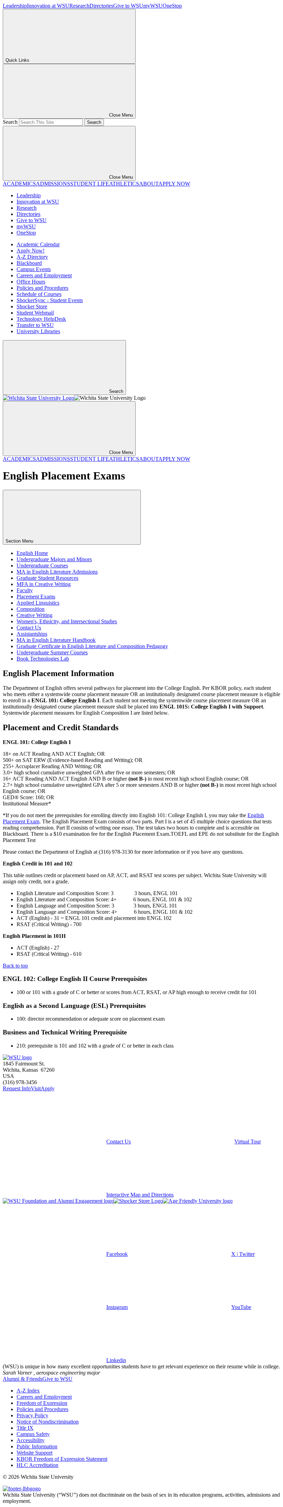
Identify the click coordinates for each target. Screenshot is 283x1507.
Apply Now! (31, 251)
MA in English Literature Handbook (56, 640)
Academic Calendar (38, 244)
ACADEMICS (19, 184)
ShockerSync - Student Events (50, 300)
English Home (32, 553)
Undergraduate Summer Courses (52, 652)
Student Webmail (35, 313)
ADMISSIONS (53, 184)
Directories (101, 6)
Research (79, 6)
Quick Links (17, 60)
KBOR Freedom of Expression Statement (62, 1459)
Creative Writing (34, 615)
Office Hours (31, 282)
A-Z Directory (32, 257)
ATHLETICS (124, 184)
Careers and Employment (44, 275)
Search (10, 122)
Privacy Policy (32, 1415)
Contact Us (29, 628)
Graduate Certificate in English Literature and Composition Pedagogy (92, 646)
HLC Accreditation (37, 1465)
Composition (31, 609)
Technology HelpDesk (41, 319)
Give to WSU (128, 6)
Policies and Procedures (42, 288)
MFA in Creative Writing (44, 584)
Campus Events (34, 269)
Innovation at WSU (48, 6)
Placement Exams (36, 596)
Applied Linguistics (38, 603)
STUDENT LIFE (89, 184)
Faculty (25, 590)
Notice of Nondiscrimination (48, 1422)
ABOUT (148, 184)
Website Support (34, 1453)
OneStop (172, 6)
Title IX (25, 1428)
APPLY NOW (174, 184)
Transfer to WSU (35, 325)
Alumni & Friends (22, 1379)
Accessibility (31, 1440)
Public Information (37, 1446)
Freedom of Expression (42, 1403)
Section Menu (20, 541)
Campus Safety (33, 1434)
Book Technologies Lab (43, 659)
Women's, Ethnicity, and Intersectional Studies (67, 621)
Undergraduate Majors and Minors (54, 559)
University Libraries (38, 331)
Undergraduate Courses (42, 565)
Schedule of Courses (39, 294)
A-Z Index (28, 1391)
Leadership (15, 6)
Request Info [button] (17, 1088)
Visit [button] (36, 1088)
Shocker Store (32, 306)
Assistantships (32, 634)
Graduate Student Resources (47, 578)
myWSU (153, 6)
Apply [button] (48, 1088)
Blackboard (29, 263)
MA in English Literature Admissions (57, 572)
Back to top (15, 966)
